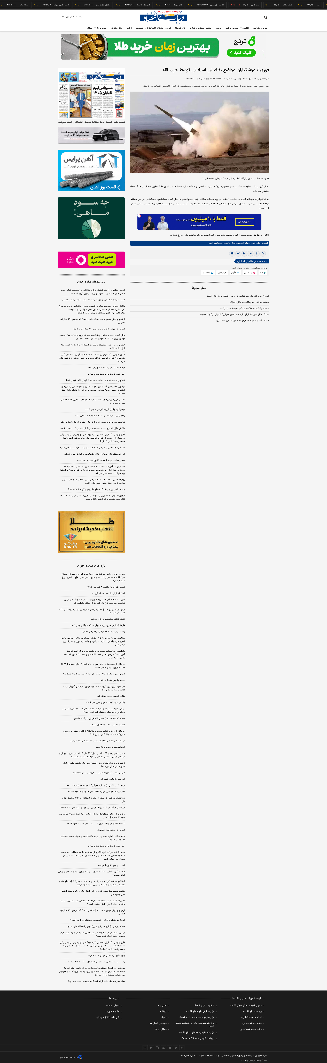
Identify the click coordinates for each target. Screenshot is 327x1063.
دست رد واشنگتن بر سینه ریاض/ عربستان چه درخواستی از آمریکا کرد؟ (92, 447)
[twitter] (250, 253)
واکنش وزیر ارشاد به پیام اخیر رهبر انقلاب (105, 702)
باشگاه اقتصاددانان (154, 28)
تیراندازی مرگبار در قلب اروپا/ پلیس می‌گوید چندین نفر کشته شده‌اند (92, 807)
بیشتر (89, 28)
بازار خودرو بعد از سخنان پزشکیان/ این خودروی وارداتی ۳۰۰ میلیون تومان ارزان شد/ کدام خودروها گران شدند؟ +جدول (92, 337)
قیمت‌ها (139, 28)
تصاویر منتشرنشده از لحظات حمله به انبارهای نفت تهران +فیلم (95, 380)
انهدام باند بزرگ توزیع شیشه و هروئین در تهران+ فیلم (99, 773)
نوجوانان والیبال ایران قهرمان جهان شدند (105, 409)
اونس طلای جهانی (39, 4)
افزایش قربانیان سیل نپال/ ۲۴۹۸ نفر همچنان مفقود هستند (96, 791)
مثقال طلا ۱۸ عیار (81, 4)
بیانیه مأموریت (112, 1011)
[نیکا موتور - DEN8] (91, 135)
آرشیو (129, 28)
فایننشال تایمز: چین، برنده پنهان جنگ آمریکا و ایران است (98, 625)
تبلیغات (163, 1011)
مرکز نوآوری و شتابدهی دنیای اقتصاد (196, 1017)
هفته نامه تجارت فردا (252, 1023)
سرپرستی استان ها (158, 1023)
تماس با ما (162, 1005)
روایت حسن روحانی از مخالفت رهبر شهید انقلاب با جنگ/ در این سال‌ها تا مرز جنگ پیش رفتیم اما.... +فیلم (93, 481)
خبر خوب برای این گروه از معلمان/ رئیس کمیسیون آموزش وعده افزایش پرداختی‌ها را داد (94, 688)
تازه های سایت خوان (91, 565)
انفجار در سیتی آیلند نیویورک (111, 830)
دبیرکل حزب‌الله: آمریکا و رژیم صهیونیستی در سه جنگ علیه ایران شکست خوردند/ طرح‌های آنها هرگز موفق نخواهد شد (94, 601)
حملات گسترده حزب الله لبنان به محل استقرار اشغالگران (242, 321)
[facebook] (256, 253)
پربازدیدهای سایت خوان (91, 282)
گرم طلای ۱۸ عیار (121, 4)
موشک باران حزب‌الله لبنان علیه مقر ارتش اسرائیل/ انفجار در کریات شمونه (234, 314)
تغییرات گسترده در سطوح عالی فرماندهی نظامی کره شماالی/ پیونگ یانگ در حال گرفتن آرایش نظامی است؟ (92, 902)
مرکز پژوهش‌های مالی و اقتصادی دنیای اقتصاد (195, 1024)
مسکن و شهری (231, 28)
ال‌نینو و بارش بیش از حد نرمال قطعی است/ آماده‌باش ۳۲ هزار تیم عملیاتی (92, 321)
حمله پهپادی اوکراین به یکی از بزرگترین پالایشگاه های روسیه (96, 926)
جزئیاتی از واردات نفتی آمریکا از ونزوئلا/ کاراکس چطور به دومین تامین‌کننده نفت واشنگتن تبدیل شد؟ (94, 732)
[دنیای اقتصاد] (163, 17)
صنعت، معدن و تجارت (200, 28)
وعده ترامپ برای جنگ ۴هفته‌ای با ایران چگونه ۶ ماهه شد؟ (96, 489)
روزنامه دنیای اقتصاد (252, 1011)
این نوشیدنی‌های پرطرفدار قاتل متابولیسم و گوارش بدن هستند (94, 454)
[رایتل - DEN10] (91, 260)
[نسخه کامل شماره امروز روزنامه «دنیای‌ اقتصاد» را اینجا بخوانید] (91, 93)
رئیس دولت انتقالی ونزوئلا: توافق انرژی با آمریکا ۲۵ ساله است (95, 962)
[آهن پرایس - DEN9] (91, 170)
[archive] (145, 1047)
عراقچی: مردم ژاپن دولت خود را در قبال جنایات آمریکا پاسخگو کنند (93, 422)
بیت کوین (233, 4)
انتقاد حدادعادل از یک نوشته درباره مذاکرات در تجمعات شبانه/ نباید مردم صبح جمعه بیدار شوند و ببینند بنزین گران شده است (93, 291)
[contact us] (151, 1047)
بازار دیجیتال (179, 28)
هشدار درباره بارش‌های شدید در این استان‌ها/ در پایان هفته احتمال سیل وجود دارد (92, 401)
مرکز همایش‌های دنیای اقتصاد (200, 1011)
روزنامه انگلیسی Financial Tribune (198, 1038)
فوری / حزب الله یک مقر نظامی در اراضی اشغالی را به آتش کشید (238, 296)
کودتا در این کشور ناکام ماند (111, 865)
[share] (157, 1047)
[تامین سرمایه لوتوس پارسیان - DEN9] (91, 218)
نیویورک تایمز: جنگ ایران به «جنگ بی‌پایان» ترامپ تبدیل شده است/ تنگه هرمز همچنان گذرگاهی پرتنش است (92, 497)
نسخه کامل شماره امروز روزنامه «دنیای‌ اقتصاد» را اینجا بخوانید (91, 122)
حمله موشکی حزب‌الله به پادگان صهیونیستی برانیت (244, 308)
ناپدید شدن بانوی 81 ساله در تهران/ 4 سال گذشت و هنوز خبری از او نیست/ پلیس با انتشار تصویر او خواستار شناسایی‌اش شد (92, 755)
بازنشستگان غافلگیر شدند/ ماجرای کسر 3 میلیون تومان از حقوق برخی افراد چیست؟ (91, 873)
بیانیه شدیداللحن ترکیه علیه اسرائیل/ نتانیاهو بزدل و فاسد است (95, 785)
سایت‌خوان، (255, 243)
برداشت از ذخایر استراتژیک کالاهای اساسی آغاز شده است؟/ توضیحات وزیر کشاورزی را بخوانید (92, 815)
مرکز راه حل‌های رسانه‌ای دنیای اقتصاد (196, 1032)
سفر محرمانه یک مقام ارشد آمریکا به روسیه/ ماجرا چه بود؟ (96, 981)
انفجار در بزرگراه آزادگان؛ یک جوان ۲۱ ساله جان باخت (99, 329)
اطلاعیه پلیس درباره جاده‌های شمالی (107, 725)
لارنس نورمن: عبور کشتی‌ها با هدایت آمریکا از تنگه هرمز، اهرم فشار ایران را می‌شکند (92, 346)
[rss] (163, 1047)
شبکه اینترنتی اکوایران (251, 1017)
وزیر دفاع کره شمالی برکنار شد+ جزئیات (106, 955)
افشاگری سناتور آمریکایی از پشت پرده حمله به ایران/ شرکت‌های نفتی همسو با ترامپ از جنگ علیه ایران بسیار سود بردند (92, 883)
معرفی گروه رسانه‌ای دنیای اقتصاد (246, 1005)
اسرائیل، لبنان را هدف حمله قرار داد (108, 593)
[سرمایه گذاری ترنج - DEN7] (163, 47)
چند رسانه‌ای (116, 28)
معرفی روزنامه (113, 1005)
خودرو (168, 28)
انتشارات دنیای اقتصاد (204, 1005)
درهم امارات (265, 4)
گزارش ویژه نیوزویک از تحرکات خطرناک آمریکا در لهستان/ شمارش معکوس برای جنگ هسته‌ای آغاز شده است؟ (94, 710)
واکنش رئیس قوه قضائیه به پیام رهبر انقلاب (103, 631)
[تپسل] (139, 216)
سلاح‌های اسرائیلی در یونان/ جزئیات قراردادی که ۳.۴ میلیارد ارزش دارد (93, 799)
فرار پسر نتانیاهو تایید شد (112, 779)
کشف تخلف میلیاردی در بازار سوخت (107, 619)
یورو (295, 4)
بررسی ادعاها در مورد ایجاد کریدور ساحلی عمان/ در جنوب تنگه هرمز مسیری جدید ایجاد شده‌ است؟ (92, 934)
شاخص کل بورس (195, 4)
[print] (232, 253)
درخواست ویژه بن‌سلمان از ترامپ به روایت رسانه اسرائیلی (97, 741)
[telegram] (238, 253)
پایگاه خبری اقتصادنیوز (251, 1029)
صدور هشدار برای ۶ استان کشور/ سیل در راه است (101, 460)
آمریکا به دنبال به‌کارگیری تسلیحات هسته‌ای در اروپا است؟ (97, 920)
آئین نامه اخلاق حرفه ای (108, 1017)
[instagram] (181, 1047)
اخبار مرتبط (199, 288)
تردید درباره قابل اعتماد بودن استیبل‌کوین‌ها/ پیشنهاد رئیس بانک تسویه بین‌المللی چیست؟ (94, 764)
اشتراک (164, 1017)
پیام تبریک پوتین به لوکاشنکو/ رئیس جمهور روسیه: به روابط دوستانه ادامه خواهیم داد (92, 611)
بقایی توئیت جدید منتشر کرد (111, 696)
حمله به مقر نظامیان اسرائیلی (252, 261)
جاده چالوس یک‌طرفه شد (113, 680)
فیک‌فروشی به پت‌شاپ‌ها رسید (110, 747)
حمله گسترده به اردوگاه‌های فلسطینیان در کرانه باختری (99, 718)
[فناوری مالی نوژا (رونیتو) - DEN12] (91, 532)
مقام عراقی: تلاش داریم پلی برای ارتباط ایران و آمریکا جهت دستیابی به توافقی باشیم (92, 838)
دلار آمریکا (156, 4)
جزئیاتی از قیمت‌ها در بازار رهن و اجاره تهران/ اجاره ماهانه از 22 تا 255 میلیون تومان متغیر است (93, 666)
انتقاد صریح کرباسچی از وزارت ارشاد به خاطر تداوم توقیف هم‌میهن (93, 300)
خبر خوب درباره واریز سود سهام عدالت (106, 374)
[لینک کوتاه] (263, 253)
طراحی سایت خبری (70, 1057)
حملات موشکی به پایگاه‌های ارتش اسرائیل (249, 302)
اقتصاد (245, 28)
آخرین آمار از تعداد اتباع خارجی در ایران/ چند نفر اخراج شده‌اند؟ (94, 674)
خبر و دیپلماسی (260, 28)
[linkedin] (244, 253)
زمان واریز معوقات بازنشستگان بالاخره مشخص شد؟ (100, 415)
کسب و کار (101, 28)
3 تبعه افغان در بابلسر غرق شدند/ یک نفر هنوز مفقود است (96, 823)
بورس (218, 28)
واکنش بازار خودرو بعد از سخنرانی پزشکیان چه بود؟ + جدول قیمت (92, 428)
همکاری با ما (161, 1029)
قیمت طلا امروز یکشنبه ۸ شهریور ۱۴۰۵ (106, 367)
